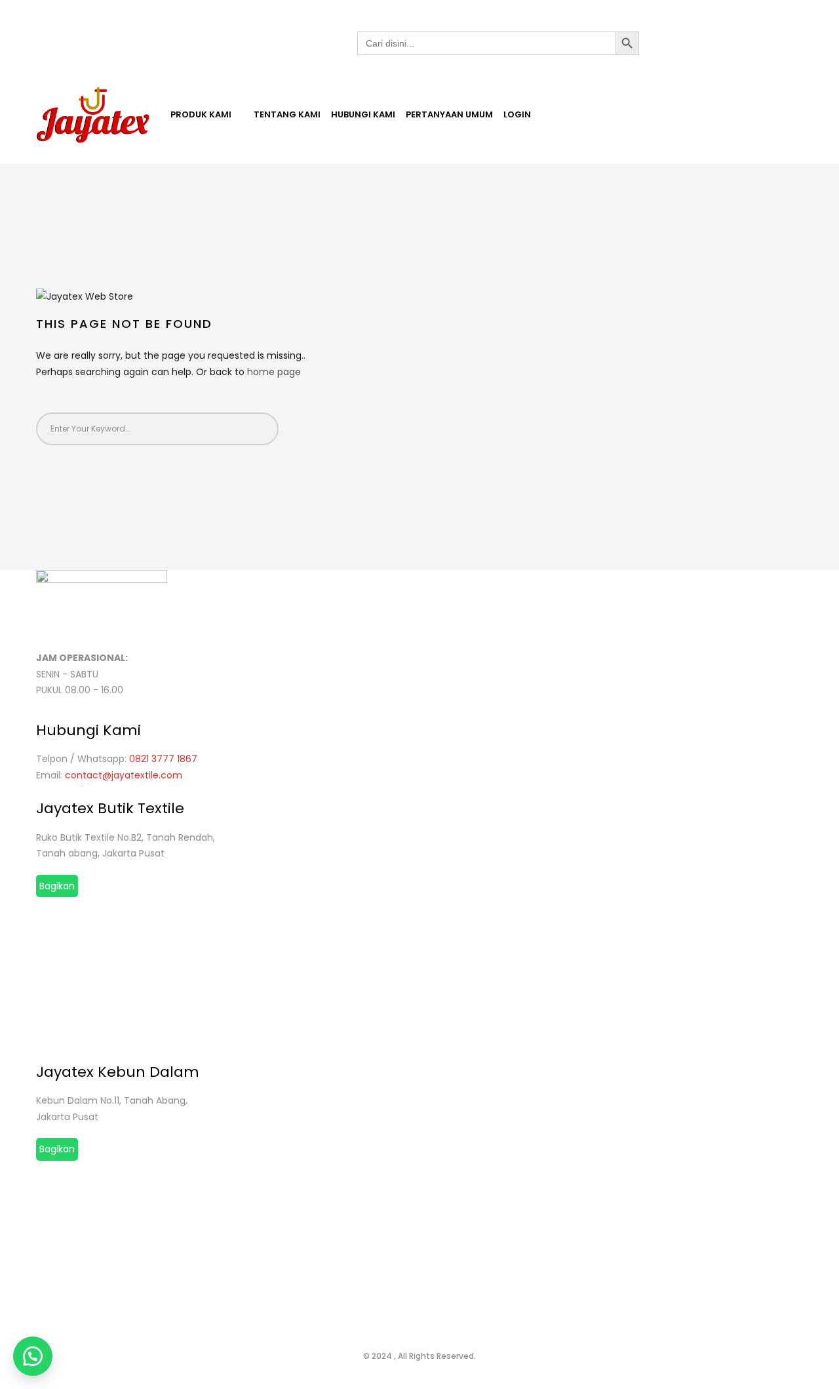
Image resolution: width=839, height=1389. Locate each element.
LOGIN (517, 114)
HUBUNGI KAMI (363, 114)
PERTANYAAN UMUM (449, 114)
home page (274, 371)
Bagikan (57, 886)
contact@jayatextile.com (123, 775)
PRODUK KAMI (201, 114)
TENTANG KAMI (287, 114)
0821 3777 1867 (163, 758)
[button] (32, 1356)
